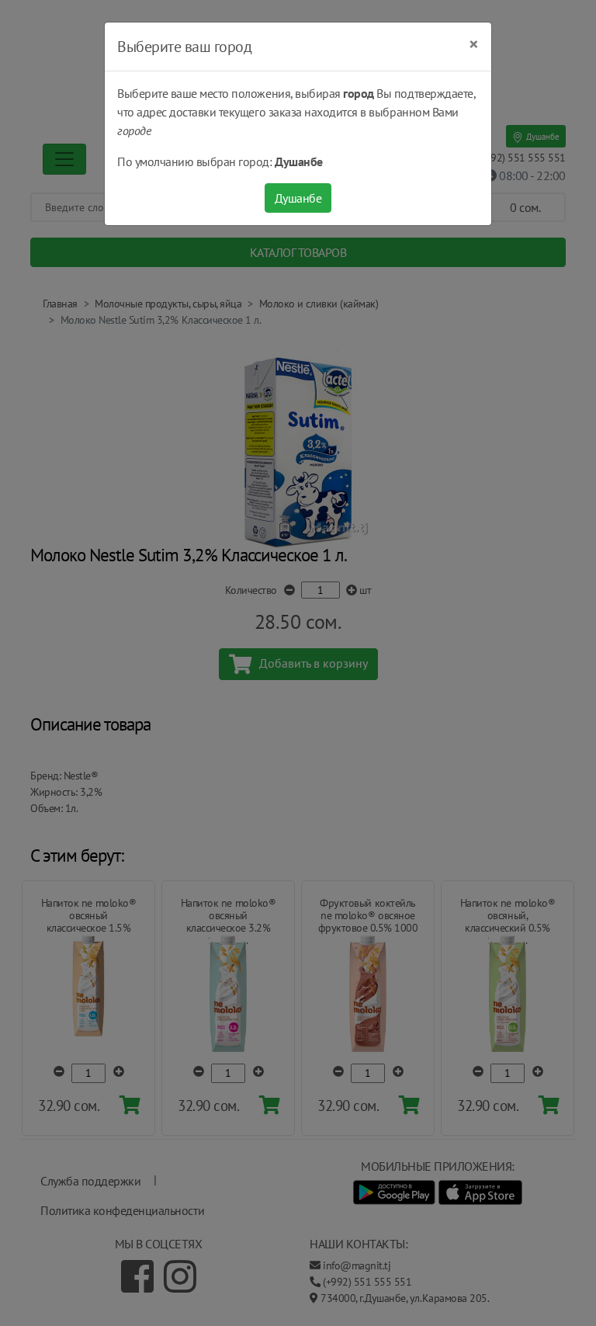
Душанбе (298, 198)
